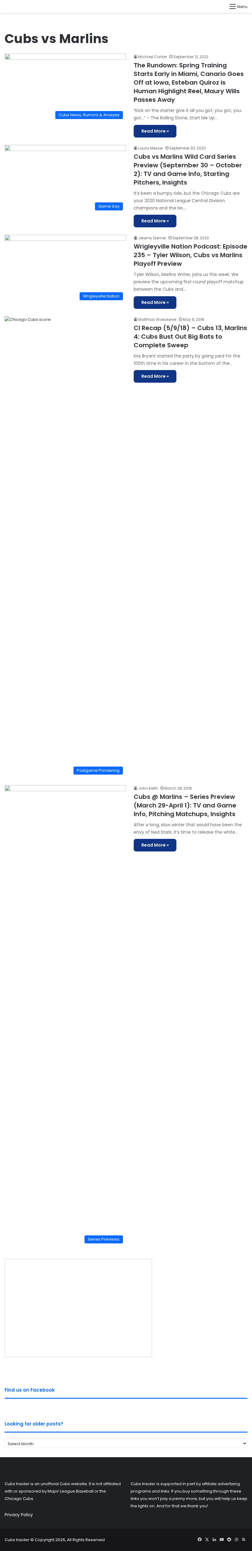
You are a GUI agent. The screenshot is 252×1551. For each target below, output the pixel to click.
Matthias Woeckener (157, 319)
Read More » (155, 131)
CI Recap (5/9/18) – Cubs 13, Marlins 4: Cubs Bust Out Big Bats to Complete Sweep (190, 336)
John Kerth (148, 788)
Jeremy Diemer (152, 238)
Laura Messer (150, 148)
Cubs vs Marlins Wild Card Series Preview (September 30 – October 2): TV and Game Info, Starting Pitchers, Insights (188, 169)
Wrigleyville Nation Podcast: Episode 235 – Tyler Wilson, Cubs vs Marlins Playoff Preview (190, 255)
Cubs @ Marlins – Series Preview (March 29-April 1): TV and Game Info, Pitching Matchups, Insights (185, 805)
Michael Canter (152, 56)
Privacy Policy (19, 1515)
